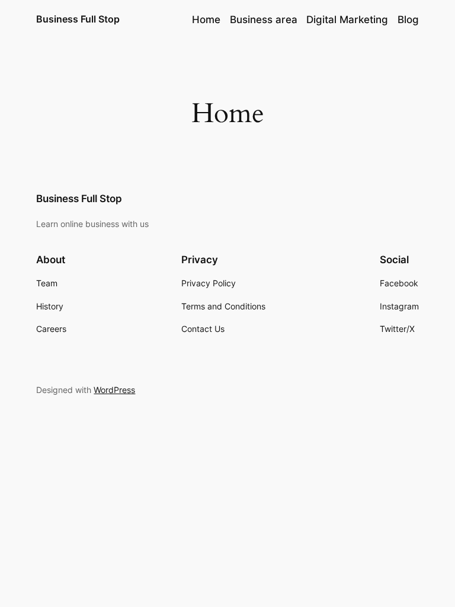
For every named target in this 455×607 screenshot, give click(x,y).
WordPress (114, 390)
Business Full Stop (78, 19)
